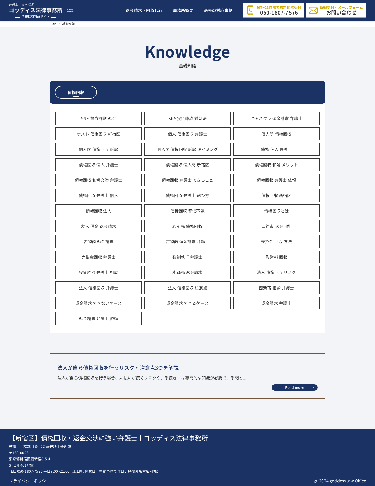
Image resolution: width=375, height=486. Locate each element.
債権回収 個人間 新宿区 (187, 165)
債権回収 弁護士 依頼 (276, 180)
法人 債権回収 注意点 (187, 288)
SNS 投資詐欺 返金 (98, 118)
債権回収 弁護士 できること (187, 180)
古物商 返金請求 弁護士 (187, 241)
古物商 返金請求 (99, 241)
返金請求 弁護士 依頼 (98, 318)
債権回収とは (276, 211)
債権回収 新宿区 (276, 195)
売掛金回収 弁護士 (98, 257)
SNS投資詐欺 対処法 (187, 118)
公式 (70, 10)
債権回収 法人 (98, 211)
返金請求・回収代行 (144, 10)
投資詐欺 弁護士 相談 (98, 272)
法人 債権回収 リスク (276, 272)
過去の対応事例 (218, 10)
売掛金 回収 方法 (276, 241)
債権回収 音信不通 (187, 211)
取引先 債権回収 (187, 226)
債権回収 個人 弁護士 (98, 165)
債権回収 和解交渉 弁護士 (98, 180)
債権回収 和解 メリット (276, 165)
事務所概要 (183, 10)
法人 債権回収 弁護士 (98, 288)
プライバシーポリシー (29, 481)
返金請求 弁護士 (276, 303)
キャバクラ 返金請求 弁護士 (276, 118)
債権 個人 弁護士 (276, 149)
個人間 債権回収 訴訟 (98, 149)
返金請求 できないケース (98, 303)
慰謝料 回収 (276, 257)
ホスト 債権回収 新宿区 (98, 134)
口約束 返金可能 (276, 226)
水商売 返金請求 (187, 272)
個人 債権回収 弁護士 (187, 134)
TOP (53, 23)
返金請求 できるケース (187, 303)
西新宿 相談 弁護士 (276, 288)
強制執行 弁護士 (187, 257)
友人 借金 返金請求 (98, 226)
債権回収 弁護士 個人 (98, 195)
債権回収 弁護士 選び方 (187, 195)
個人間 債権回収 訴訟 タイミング (187, 149)
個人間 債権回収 (276, 134)
